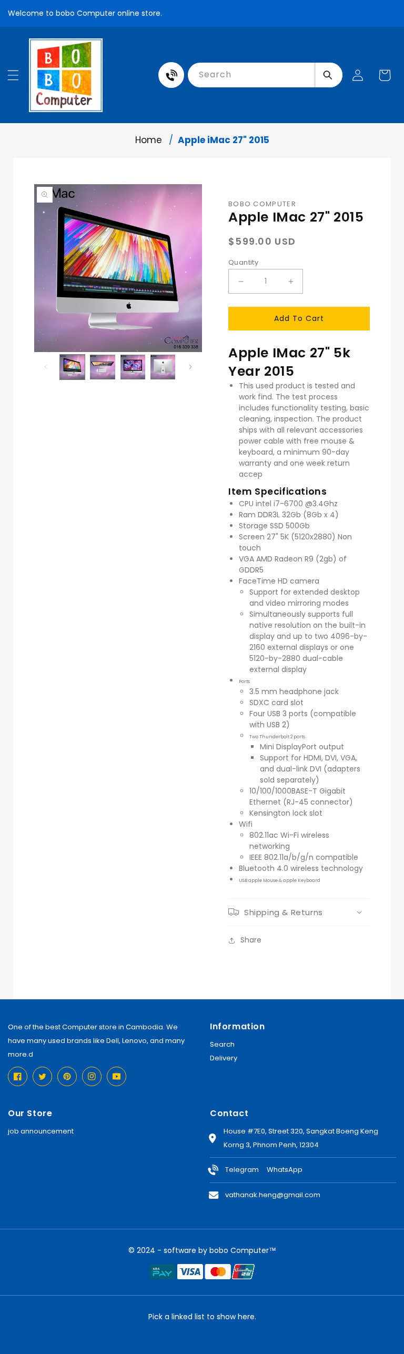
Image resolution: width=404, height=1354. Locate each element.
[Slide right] (190, 366)
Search (222, 1044)
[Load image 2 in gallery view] (102, 367)
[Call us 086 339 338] (171, 75)
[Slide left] (45, 366)
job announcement (41, 1131)
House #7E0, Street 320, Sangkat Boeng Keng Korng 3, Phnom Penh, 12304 (301, 1138)
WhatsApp (284, 1170)
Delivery (223, 1058)
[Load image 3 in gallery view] (132, 367)
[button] (13, 75)
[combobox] (251, 75)
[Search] (328, 75)
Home (148, 140)
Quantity (243, 262)
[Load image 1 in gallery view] (72, 367)
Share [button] (250, 940)
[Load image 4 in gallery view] (162, 367)
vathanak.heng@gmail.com (272, 1195)
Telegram (242, 1170)
